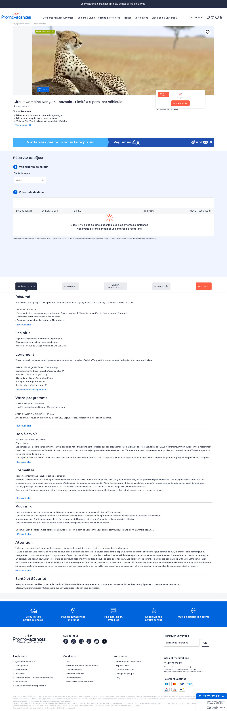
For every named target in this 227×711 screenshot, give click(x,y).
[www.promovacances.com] (16, 16)
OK (205, 643)
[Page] (65, 641)
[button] (33, 615)
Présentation (26, 286)
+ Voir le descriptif (22, 125)
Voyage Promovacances (22, 24)
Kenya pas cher (40, 24)
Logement (70, 286)
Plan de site (21, 681)
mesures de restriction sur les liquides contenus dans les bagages (95, 548)
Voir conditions (150, 238)
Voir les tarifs (180, 103)
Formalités (161, 286)
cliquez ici (71, 708)
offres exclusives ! (136, 3)
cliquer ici (200, 671)
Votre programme (115, 286)
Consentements (73, 677)
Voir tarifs (203, 286)
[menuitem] (59, 18)
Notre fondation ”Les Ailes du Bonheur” (34, 677)
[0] (216, 17)
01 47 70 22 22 (195, 18)
